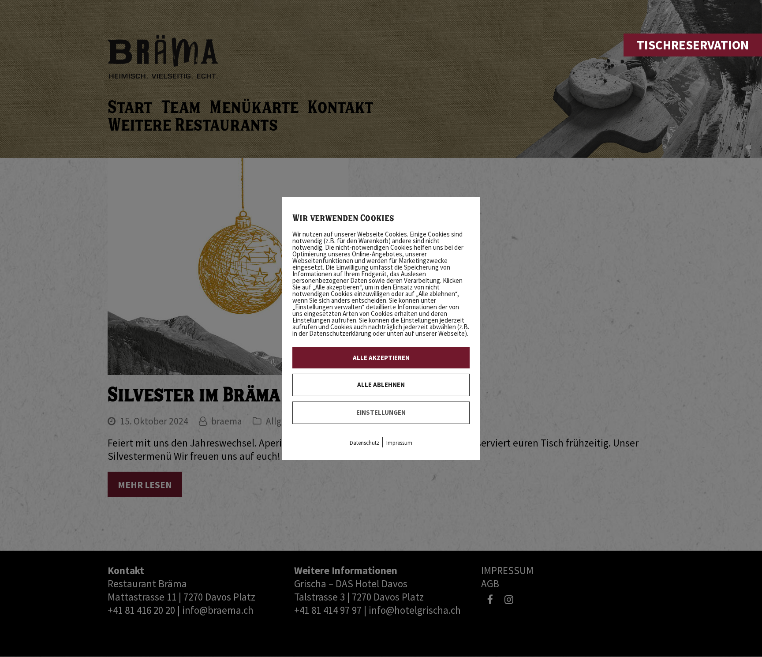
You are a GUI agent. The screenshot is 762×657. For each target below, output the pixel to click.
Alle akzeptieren (381, 357)
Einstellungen (381, 412)
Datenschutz (364, 443)
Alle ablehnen (381, 384)
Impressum (399, 443)
